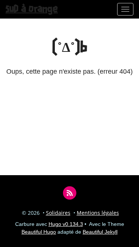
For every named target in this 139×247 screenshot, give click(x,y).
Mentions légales (98, 212)
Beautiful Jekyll (100, 232)
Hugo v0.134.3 (66, 224)
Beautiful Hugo (38, 232)
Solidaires (58, 212)
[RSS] (69, 193)
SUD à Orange (32, 9)
